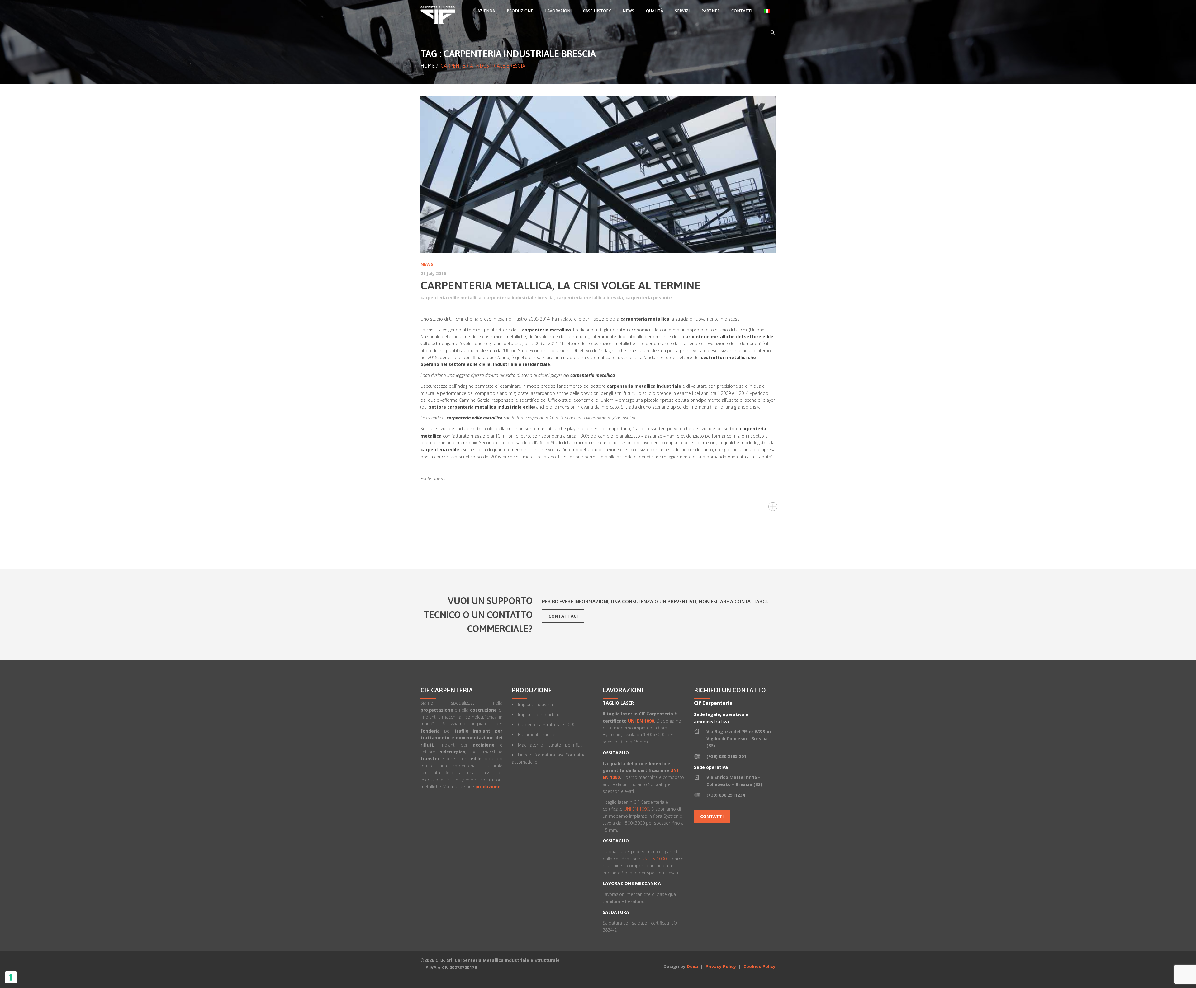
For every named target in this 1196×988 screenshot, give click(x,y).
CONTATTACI (563, 616)
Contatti (712, 816)
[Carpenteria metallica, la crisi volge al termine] (598, 174)
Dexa (692, 966)
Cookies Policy (759, 966)
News (426, 264)
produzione (488, 786)
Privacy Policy (721, 966)
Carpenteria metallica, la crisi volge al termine (560, 285)
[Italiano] (767, 11)
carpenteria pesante (648, 298)
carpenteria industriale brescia (519, 298)
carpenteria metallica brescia (589, 298)
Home (427, 65)
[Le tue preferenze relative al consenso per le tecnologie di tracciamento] (11, 977)
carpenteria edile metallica (451, 298)
